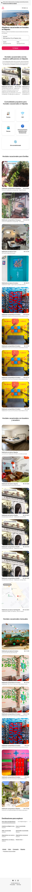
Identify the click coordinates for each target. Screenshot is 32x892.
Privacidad (12, 884)
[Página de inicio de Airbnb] (3, 7)
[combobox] (15, 38)
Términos (18, 884)
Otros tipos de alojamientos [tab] (8, 821)
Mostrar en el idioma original (10, 3)
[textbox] (8, 43)
